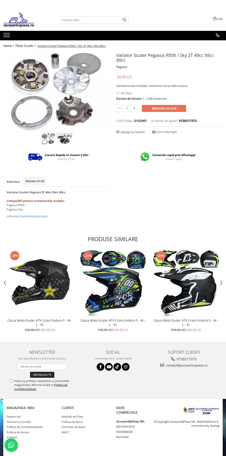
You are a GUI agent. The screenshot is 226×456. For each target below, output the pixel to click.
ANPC (65, 432)
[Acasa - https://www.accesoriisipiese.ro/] (25, 20)
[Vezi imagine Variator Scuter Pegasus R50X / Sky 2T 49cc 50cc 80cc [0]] (48, 139)
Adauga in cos (164, 108)
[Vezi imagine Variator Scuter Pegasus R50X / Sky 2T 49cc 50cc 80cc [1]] (64, 139)
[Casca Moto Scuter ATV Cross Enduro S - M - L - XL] (40, 283)
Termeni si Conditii (19, 422)
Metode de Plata (72, 417)
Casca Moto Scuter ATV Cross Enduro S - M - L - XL (40, 322)
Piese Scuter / (25, 46)
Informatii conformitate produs (27, 216)
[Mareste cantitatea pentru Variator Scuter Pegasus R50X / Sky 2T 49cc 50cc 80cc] (134, 108)
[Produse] (7, 36)
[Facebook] (100, 367)
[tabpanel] (56, 91)
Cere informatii (166, 132)
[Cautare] (124, 20)
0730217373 (186, 359)
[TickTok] (117, 367)
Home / (9, 46)
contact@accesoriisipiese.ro (186, 365)
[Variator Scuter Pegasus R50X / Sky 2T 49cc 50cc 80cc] (56, 91)
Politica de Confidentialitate (25, 427)
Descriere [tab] (13, 182)
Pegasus (121, 67)
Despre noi (14, 417)
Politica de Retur (72, 422)
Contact (12, 437)
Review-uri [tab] (35, 181)
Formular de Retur (74, 427)
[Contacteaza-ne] (218, 35)
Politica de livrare (18, 432)
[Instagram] (126, 367)
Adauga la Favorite (132, 132)
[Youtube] (109, 367)
